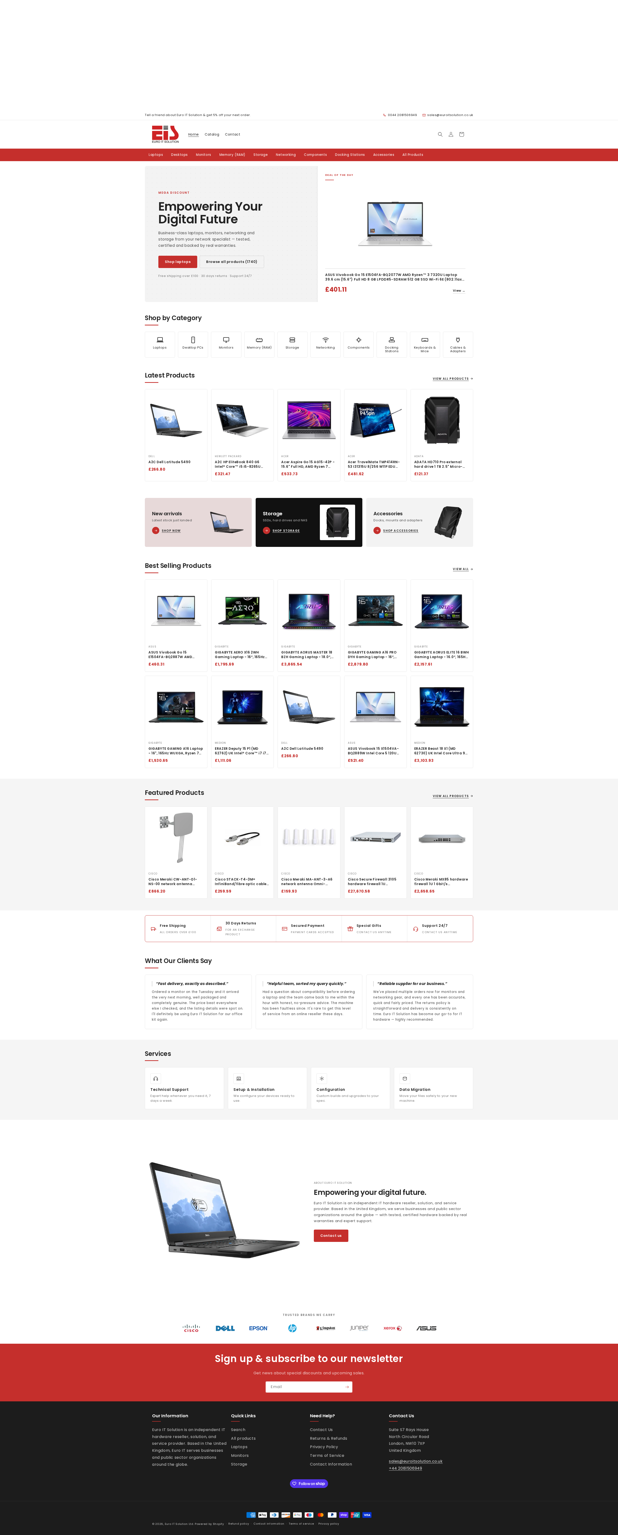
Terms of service (301, 1524)
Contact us (331, 1235)
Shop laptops (178, 261)
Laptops (156, 154)
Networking (286, 154)
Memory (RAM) (232, 154)
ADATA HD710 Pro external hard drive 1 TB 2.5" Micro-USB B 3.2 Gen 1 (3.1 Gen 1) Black (438, 464)
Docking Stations (350, 154)
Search (238, 1429)
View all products (451, 379)
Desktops (179, 154)
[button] (440, 134)
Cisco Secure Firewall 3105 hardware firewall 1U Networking (372, 882)
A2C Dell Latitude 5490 (169, 462)
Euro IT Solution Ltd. (179, 1524)
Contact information (268, 1524)
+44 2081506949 (405, 1468)
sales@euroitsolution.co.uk (450, 115)
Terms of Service (327, 1455)
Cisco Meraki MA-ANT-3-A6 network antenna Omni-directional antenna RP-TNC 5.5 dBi (307, 882)
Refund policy (238, 1524)
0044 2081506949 (402, 115)
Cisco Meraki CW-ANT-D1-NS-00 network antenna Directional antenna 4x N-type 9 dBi (172, 882)
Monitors (203, 154)
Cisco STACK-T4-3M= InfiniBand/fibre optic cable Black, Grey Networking (241, 882)
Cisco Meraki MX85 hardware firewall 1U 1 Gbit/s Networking (441, 882)
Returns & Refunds (328, 1438)
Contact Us (321, 1429)
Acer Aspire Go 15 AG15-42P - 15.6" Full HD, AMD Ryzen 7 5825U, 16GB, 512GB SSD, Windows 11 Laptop (308, 464)
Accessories (383, 154)
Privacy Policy (324, 1447)
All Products (412, 154)
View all (461, 569)
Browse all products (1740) (232, 261)
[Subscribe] (347, 1387)
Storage (260, 154)
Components (315, 154)
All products (243, 1438)
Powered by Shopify (209, 1524)
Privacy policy (328, 1524)
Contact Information (331, 1464)
